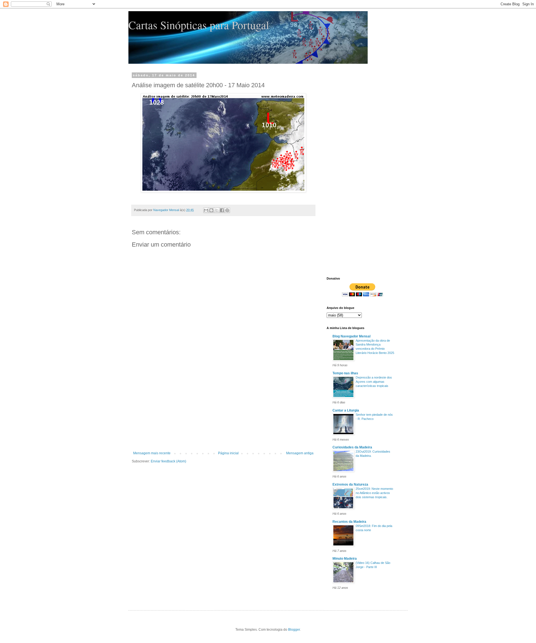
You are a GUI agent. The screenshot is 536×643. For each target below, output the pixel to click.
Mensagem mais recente (152, 453)
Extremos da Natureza (350, 484)
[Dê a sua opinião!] (211, 210)
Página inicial (228, 453)
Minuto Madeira (344, 559)
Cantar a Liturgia (345, 410)
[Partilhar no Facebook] (222, 210)
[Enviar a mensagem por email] (206, 210)
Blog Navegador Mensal (351, 336)
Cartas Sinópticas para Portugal (198, 24)
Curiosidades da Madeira (352, 447)
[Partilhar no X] (216, 210)
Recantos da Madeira (349, 522)
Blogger (294, 630)
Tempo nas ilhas (345, 373)
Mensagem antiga (300, 453)
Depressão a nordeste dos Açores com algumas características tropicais (374, 381)
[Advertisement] (223, 409)
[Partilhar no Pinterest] (227, 210)
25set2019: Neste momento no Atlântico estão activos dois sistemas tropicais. (374, 493)
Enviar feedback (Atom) (168, 461)
